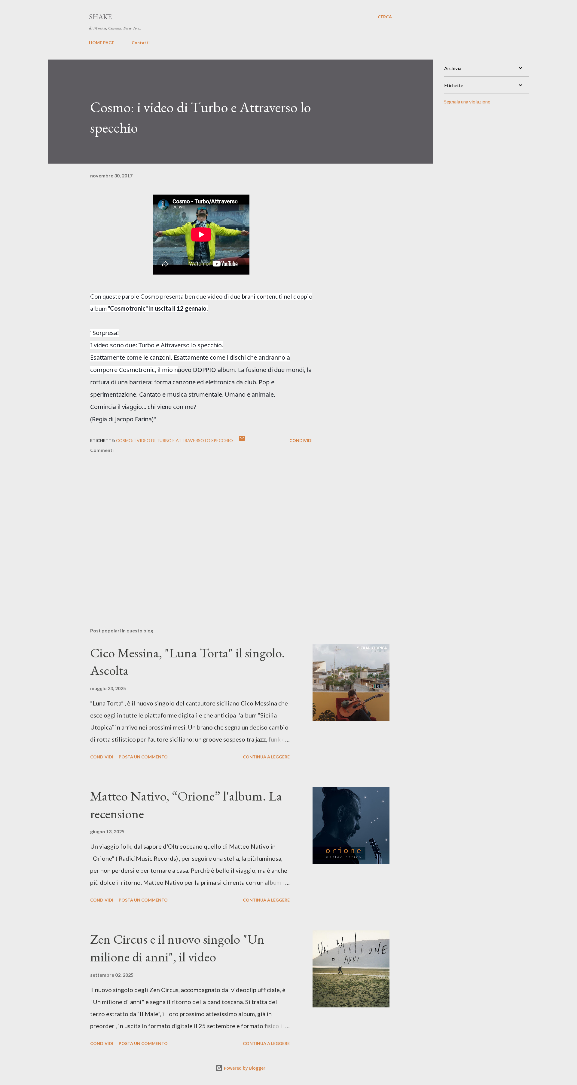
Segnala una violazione (467, 101)
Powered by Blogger (244, 1068)
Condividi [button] (301, 440)
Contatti (141, 42)
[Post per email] (242, 440)
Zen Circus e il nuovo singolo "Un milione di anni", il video (177, 947)
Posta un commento (143, 756)
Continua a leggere (266, 756)
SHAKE (100, 16)
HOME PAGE (101, 42)
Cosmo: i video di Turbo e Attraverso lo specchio (174, 440)
